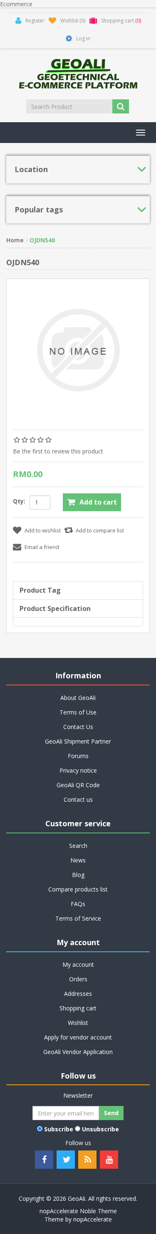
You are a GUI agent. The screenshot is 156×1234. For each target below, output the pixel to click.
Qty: (19, 501)
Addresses (78, 994)
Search (78, 846)
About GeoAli (78, 698)
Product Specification (55, 608)
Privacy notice (78, 770)
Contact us (78, 799)
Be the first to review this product (58, 451)
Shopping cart (78, 1008)
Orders (78, 979)
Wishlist (78, 1023)
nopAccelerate (92, 1219)
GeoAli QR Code (78, 785)
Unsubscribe (100, 1129)
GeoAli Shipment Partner (78, 741)
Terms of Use (78, 712)
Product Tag (40, 590)
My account (78, 964)
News (78, 860)
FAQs (78, 904)
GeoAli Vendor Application (78, 1052)
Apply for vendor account (78, 1037)
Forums (78, 756)
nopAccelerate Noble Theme (78, 1211)
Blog (78, 875)
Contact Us (78, 727)
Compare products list (78, 889)
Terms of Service (78, 918)
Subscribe (58, 1129)
